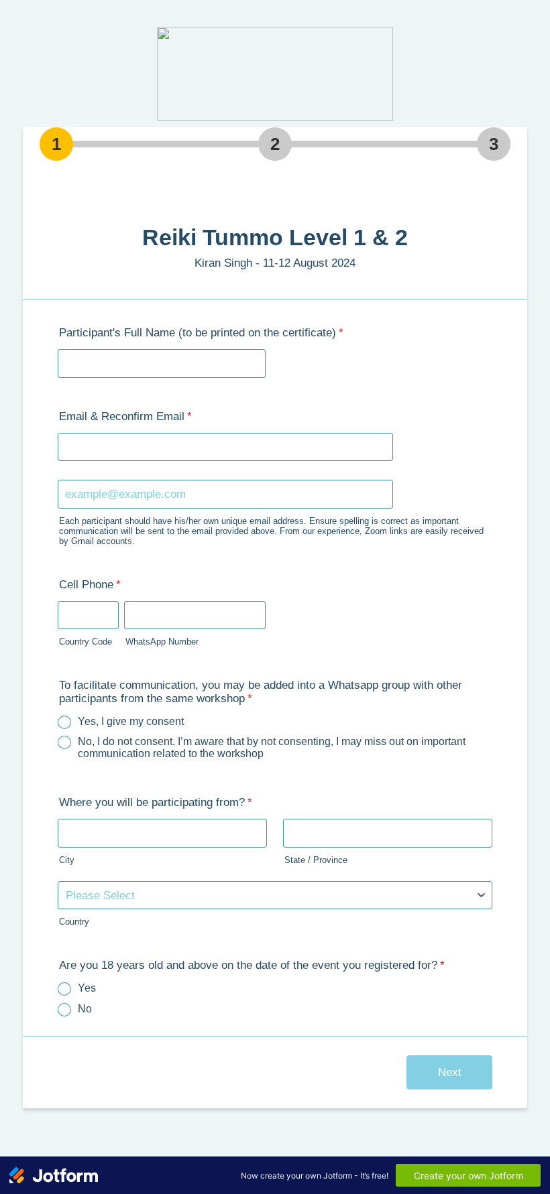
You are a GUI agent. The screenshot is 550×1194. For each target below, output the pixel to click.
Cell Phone (90, 584)
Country (74, 922)
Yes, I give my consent (131, 721)
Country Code (85, 642)
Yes (87, 988)
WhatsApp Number (162, 642)
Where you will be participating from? (155, 802)
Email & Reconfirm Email (125, 416)
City (66, 860)
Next (449, 1072)
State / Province (315, 860)
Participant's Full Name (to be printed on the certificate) (201, 332)
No (85, 1008)
